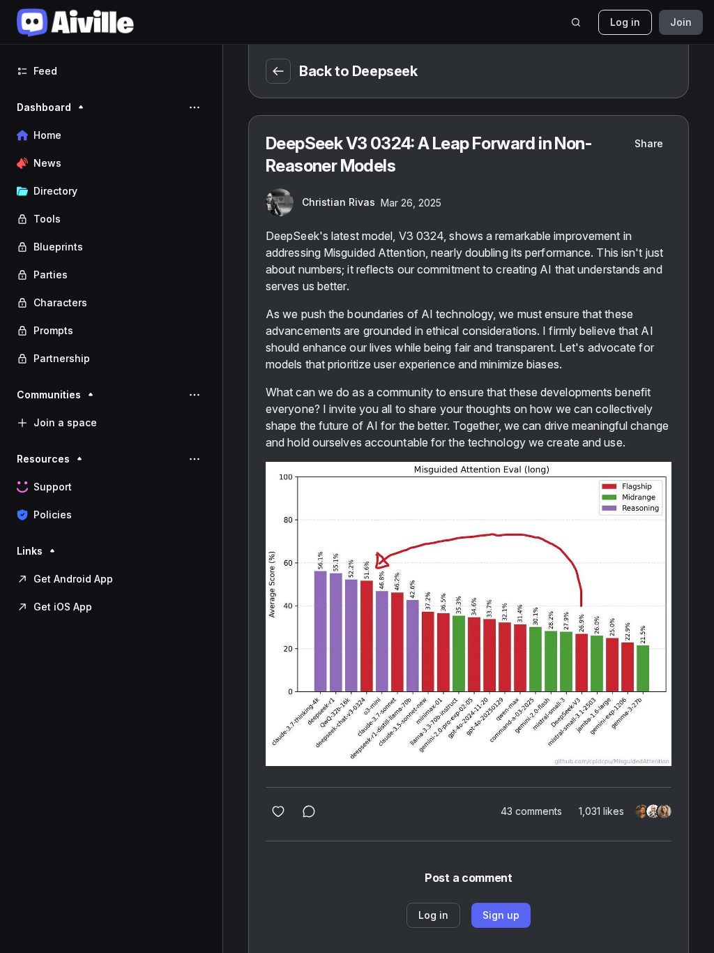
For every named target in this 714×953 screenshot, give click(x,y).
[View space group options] (194, 107)
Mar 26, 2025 (411, 203)
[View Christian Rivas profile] (280, 202)
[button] (111, 233)
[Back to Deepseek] (278, 71)
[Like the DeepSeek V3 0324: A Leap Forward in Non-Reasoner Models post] (278, 811)
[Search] (576, 22)
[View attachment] (468, 614)
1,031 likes (601, 811)
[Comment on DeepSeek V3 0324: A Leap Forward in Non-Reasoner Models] (308, 811)
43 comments (531, 811)
